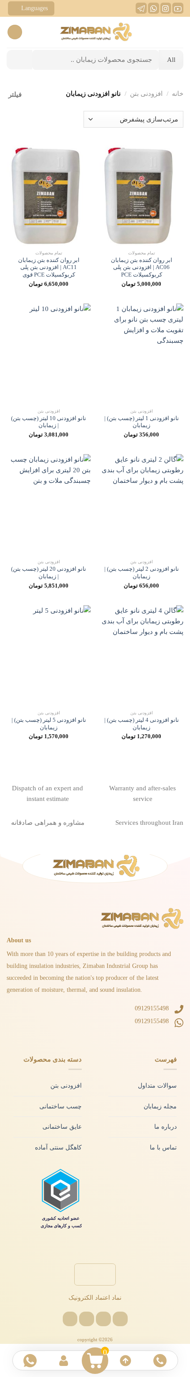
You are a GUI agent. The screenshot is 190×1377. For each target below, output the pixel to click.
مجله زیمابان (160, 1106)
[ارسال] (19, 59)
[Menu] (177, 32)
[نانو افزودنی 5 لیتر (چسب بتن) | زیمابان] (49, 655)
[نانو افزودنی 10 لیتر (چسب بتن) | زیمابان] (49, 353)
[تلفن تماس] (160, 1360)
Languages (34, 8)
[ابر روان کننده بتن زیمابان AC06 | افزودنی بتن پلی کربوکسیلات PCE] (141, 195)
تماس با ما (163, 1147)
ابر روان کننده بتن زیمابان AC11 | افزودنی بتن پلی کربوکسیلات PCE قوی (49, 267)
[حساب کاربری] (64, 1360)
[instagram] (165, 11)
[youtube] (178, 11)
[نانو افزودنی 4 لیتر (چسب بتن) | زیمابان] (141, 655)
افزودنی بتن (146, 93)
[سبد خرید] (15, 32)
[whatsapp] (153, 11)
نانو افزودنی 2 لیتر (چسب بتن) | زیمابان (141, 573)
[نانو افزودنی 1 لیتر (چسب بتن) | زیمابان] (141, 353)
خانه (177, 93)
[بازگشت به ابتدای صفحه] (125, 1360)
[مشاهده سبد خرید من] (95, 1360)
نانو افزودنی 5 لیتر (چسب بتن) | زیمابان (48, 724)
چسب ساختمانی (60, 1106)
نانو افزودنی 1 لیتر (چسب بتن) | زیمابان (141, 422)
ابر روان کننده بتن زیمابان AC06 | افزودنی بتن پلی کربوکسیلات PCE (141, 267)
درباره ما (165, 1126)
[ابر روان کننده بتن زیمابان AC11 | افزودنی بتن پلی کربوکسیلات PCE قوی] (49, 195)
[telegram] (141, 11)
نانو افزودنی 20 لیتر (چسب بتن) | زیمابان (48, 573)
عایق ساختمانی (62, 1126)
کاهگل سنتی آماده (58, 1147)
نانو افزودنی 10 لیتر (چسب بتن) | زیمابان (48, 422)
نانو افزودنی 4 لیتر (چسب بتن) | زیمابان (141, 724)
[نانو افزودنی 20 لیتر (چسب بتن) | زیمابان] (49, 504)
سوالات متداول (157, 1085)
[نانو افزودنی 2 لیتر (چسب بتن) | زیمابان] (141, 504)
